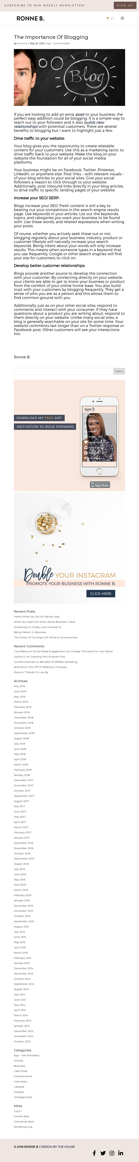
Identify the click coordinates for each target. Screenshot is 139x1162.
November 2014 (23, 973)
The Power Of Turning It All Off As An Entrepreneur (46, 637)
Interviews (20, 1081)
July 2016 (19, 869)
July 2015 (19, 931)
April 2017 (20, 822)
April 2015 (20, 947)
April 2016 (20, 884)
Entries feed (21, 1116)
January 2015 (22, 963)
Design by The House (58, 1146)
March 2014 (21, 1015)
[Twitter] (103, 1153)
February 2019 (22, 707)
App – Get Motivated (26, 1055)
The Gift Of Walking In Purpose (47, 667)
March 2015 (21, 952)
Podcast (19, 1092)
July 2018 (19, 743)
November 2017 (23, 785)
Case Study (20, 1071)
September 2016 (24, 858)
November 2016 (23, 848)
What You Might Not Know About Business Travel (44, 621)
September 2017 (24, 796)
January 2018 (22, 775)
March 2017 (21, 827)
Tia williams (21, 651)
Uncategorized (23, 1097)
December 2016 (23, 843)
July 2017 (19, 806)
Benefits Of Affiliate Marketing (58, 661)
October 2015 (22, 916)
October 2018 (22, 727)
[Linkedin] (121, 1153)
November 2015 (23, 910)
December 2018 (23, 717)
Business (19, 1065)
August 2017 (21, 801)
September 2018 (24, 733)
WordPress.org (23, 1126)
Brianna (19, 667)
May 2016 (19, 879)
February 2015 (22, 958)
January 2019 (22, 712)
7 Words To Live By (36, 672)
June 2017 (20, 811)
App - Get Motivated (58, 43)
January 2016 (22, 900)
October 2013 (22, 1041)
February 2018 (22, 769)
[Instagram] (112, 1153)
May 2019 (19, 696)
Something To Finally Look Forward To (37, 627)
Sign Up (125, 5)
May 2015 (19, 942)
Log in (18, 1111)
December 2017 (23, 780)
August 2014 (21, 989)
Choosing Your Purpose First (47, 656)
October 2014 (22, 978)
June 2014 (20, 999)
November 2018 (23, 722)
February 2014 (22, 1020)
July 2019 (19, 686)
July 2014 (19, 994)
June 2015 (20, 937)
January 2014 (22, 1025)
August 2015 (21, 926)
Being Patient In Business (30, 632)
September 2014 (24, 984)
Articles (18, 1060)
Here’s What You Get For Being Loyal (36, 616)
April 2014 (20, 1010)
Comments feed (24, 1121)
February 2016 (22, 895)
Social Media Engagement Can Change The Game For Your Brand (73, 651)
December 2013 (23, 1031)
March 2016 (21, 890)
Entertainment (23, 1076)
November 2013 (23, 1036)
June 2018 (20, 749)
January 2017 (22, 837)
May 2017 (19, 816)
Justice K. (19, 656)
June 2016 (20, 874)
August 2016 (21, 863)
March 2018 (21, 764)
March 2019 (21, 701)
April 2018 (20, 759)
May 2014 (19, 1005)
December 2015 (23, 905)
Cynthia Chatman (24, 661)
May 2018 (19, 754)
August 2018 (21, 738)
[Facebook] (94, 1153)
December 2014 (23, 968)
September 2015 (24, 921)
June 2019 (20, 691)
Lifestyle (19, 1086)
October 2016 (22, 853)
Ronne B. (22, 43)
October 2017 (22, 790)
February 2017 (22, 832)
